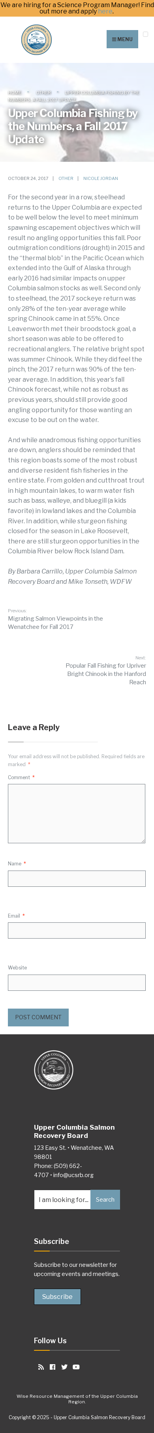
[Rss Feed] (39, 1367)
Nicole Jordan (100, 178)
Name (17, 864)
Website (17, 968)
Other (43, 92)
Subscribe (57, 1296)
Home (14, 92)
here (105, 11)
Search (105, 1199)
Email (16, 916)
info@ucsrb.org (73, 1175)
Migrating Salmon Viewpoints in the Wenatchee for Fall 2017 (55, 619)
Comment (21, 777)
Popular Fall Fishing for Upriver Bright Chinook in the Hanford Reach (106, 670)
